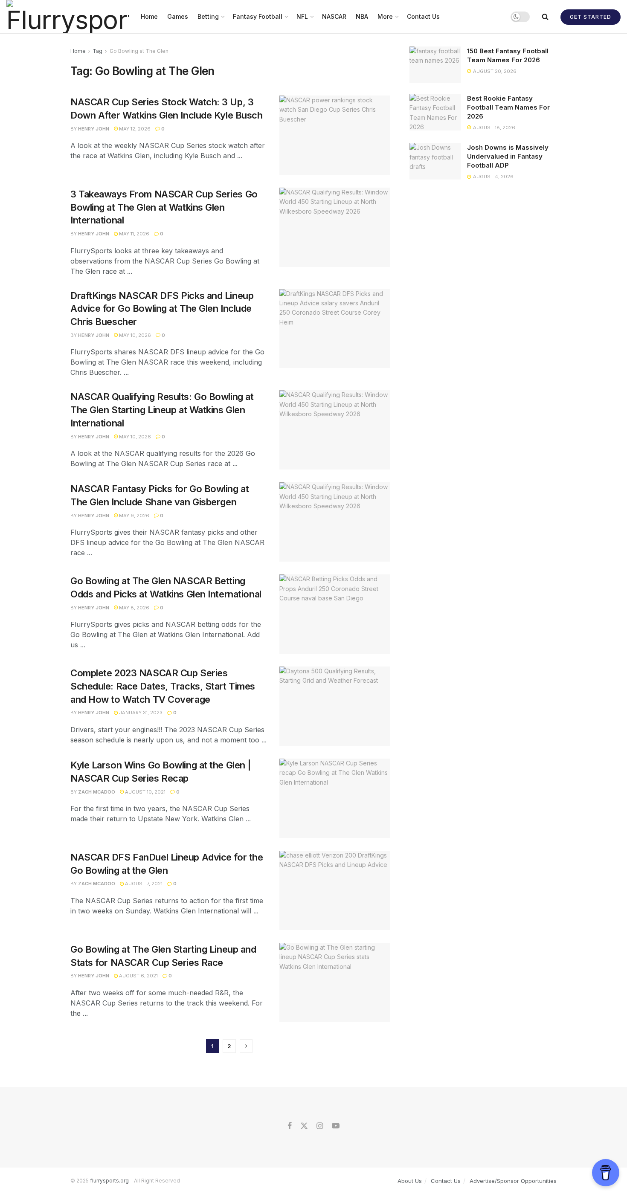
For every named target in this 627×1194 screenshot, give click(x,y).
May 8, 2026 (133, 608)
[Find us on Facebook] (289, 1126)
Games (177, 16)
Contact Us (423, 16)
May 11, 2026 (133, 234)
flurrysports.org (109, 1180)
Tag (97, 51)
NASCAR (334, 16)
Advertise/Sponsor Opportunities (513, 1180)
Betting (208, 16)
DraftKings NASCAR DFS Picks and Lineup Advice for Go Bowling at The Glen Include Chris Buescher (161, 308)
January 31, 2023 (140, 713)
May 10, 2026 (134, 335)
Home (149, 16)
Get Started (590, 17)
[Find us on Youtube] (336, 1126)
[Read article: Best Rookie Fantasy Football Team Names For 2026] (435, 112)
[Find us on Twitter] (304, 1126)
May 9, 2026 (133, 516)
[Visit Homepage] (67, 16)
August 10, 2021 (144, 792)
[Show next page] (246, 1046)
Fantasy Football (257, 16)
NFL (302, 16)
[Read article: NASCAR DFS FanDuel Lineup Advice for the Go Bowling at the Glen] (334, 890)
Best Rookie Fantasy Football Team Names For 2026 (508, 107)
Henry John (93, 129)
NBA (362, 16)
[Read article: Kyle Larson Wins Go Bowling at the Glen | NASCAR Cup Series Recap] (334, 798)
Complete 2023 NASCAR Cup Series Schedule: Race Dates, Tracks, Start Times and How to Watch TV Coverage (162, 686)
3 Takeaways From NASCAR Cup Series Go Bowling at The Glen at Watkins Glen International (164, 207)
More (385, 16)
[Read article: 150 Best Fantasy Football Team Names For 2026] (435, 64)
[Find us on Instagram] (319, 1126)
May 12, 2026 (134, 129)
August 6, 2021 (138, 976)
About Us (410, 1180)
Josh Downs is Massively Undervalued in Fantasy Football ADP (508, 156)
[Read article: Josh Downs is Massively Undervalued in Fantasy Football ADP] (435, 161)
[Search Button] (545, 16)
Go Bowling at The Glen (139, 51)
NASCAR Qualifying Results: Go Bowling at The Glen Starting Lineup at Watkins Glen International (161, 410)
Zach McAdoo (96, 792)
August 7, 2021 (143, 884)
